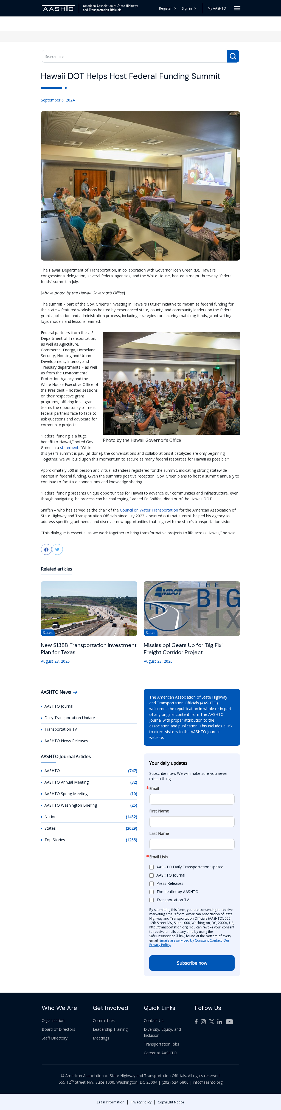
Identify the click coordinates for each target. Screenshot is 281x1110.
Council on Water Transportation (149, 510)
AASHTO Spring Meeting (66, 793)
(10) (133, 793)
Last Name (159, 833)
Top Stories (54, 839)
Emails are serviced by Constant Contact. (191, 940)
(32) (133, 782)
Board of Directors (58, 1029)
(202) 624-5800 (175, 1082)
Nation (50, 816)
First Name (159, 811)
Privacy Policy (141, 1102)
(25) (133, 805)
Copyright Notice (171, 1102)
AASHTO (52, 770)
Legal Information (110, 1102)
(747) (132, 770)
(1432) (131, 816)
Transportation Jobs (161, 1044)
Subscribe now (192, 963)
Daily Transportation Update (69, 717)
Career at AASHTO (160, 1052)
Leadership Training (110, 1029)
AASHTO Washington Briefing (70, 805)
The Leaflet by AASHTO (177, 891)
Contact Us (154, 1020)
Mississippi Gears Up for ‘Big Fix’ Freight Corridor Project (183, 649)
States (50, 828)
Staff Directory (55, 1038)
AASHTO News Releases (66, 740)
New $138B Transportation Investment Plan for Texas (89, 649)
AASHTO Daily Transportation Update (189, 866)
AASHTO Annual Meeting (66, 782)
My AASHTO (217, 8)
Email (154, 788)
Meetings (101, 1038)
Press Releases (169, 883)
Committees (104, 1020)
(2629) (131, 828)
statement (69, 447)
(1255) (131, 839)
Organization (53, 1020)
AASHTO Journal (58, 706)
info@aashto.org (208, 1082)
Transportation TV (60, 729)
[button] (189, 8)
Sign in (187, 8)
